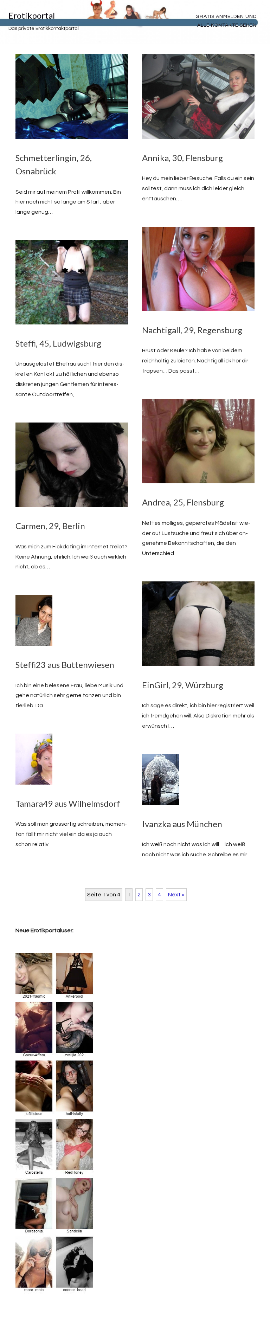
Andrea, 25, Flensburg (183, 502)
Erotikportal (31, 15)
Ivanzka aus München (182, 824)
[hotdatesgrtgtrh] (55, 1288)
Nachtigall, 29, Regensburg (192, 330)
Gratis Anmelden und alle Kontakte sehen (226, 21)
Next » (176, 894)
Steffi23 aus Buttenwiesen (64, 664)
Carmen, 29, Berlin (50, 526)
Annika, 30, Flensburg (182, 158)
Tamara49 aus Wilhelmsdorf (67, 803)
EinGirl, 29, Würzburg (182, 685)
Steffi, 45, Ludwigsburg (58, 343)
